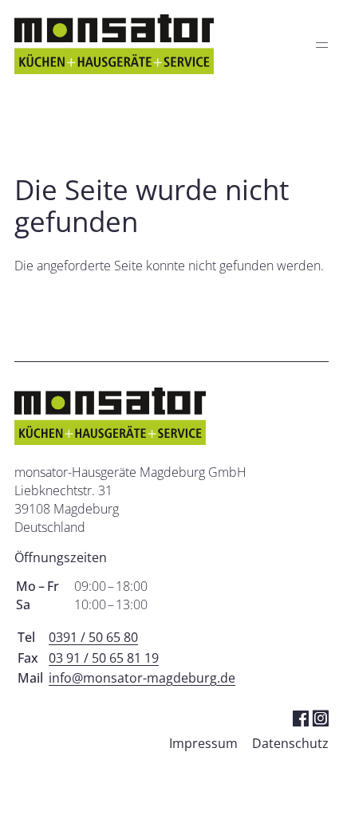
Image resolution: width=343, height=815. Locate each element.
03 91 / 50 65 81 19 (104, 658)
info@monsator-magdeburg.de (142, 678)
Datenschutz (290, 743)
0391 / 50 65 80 (93, 637)
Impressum (203, 743)
